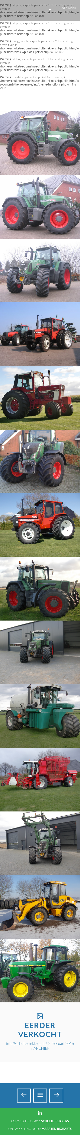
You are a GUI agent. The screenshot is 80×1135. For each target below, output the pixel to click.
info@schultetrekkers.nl (25, 1044)
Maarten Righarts (57, 1129)
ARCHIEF (41, 1049)
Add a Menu (68, 8)
